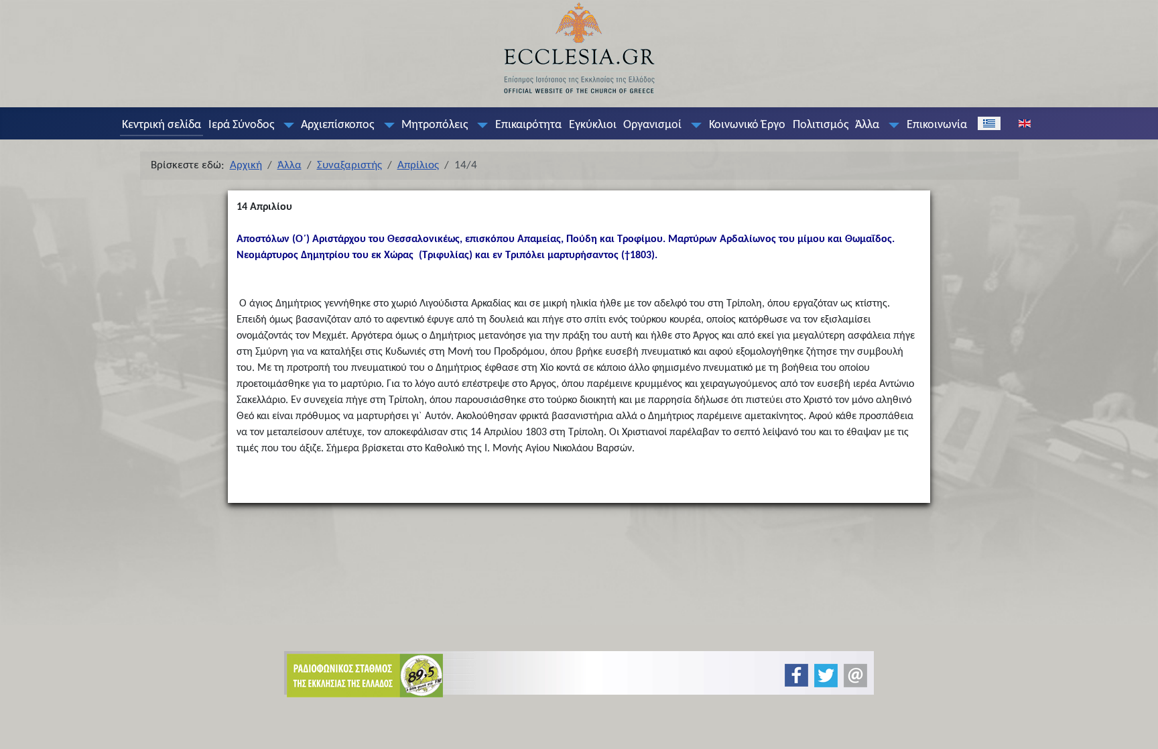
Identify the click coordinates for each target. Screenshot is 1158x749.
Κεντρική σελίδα (161, 125)
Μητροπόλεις (434, 125)
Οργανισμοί (652, 125)
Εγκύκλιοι (593, 125)
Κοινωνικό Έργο (747, 125)
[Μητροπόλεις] (480, 125)
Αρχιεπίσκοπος (337, 125)
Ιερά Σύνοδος (241, 125)
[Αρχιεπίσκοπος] (386, 125)
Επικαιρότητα (528, 125)
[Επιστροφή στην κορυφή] (1137, 727)
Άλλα (867, 125)
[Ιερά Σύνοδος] (285, 125)
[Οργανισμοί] (694, 125)
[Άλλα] (891, 125)
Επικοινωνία (937, 125)
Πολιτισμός (820, 125)
